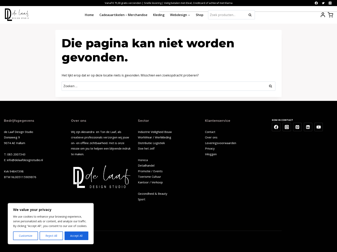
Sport (141, 199)
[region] (51, 223)
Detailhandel (146, 165)
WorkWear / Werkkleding (154, 137)
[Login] (323, 15)
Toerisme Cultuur (149, 176)
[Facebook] (316, 3)
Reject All (51, 236)
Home (89, 15)
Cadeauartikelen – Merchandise (123, 15)
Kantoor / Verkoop (150, 182)
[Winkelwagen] (330, 15)
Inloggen (211, 154)
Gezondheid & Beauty (152, 194)
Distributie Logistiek (151, 143)
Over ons (211, 137)
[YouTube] (318, 127)
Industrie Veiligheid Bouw (155, 132)
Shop (199, 15)
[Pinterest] (297, 127)
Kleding (158, 15)
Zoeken (251, 15)
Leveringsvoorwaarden (220, 143)
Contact (210, 132)
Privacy (210, 148)
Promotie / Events (150, 171)
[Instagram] (330, 3)
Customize (25, 236)
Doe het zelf (146, 148)
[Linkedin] (308, 127)
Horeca (143, 160)
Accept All (76, 236)
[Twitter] (323, 3)
